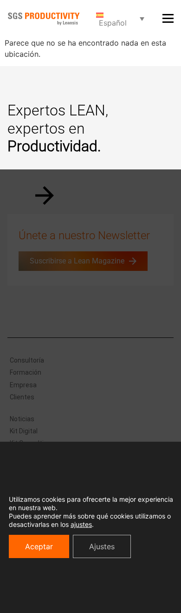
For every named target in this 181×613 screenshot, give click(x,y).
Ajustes (102, 546)
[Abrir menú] (168, 18)
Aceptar (39, 546)
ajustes (81, 524)
